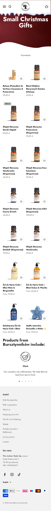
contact (6, 441)
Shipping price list (10, 414)
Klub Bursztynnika (10, 400)
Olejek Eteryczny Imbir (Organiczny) (36, 210)
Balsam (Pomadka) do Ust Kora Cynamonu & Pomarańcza (13, 88)
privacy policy (9, 437)
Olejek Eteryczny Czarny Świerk (10, 210)
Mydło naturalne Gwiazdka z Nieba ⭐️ (36, 327)
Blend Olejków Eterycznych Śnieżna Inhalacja (35, 88)
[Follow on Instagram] (12, 474)
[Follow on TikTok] (19, 474)
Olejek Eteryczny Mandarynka (34, 248)
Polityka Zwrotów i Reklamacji (10, 430)
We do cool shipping (12, 419)
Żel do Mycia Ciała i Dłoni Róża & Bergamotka (12, 287)
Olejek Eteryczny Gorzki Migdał (10, 128)
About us (6, 409)
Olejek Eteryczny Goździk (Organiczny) (13, 248)
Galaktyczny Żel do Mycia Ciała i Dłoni (12, 327)
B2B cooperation (10, 404)
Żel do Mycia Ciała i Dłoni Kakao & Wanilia (36, 286)
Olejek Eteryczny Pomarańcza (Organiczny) (34, 129)
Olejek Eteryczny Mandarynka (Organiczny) (10, 170)
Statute (5, 424)
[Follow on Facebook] (5, 474)
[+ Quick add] (21, 78)
